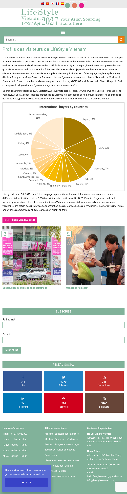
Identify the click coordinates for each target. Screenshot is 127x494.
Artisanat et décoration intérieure (62, 433)
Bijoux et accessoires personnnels (62, 460)
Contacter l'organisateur (99, 428)
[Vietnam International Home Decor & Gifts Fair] (62, 17)
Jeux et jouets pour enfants (59, 465)
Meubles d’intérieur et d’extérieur (61, 439)
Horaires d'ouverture (13, 428)
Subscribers (104, 383)
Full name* (8, 319)
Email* (6, 334)
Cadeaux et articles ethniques (60, 476)
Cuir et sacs (51, 455)
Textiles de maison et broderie (60, 449)
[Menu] (62, 31)
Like (23, 383)
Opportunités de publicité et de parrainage (24, 288)
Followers (63, 383)
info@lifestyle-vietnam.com (101, 480)
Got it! (26, 482)
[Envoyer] (121, 39)
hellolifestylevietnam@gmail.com (104, 476)
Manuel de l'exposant (77, 288)
